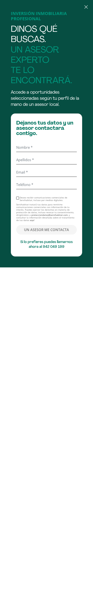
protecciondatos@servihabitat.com (49, 214)
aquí (32, 220)
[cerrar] (46, 7)
